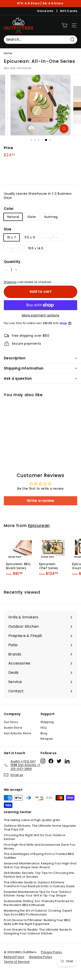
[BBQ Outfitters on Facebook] (51, 761)
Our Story (11, 722)
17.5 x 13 (13, 248)
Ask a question (18, 378)
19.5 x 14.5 (35, 248)
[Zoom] (64, 128)
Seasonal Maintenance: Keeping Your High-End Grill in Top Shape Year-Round (40, 865)
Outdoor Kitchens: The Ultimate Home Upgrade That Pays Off (40, 828)
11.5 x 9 (30, 237)
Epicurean (39, 525)
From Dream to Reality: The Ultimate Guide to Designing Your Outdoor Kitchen (38, 931)
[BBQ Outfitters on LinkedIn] (67, 761)
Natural (13, 217)
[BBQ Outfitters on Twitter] (59, 761)
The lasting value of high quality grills (32, 820)
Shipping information (24, 368)
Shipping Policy (40, 957)
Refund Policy (14, 957)
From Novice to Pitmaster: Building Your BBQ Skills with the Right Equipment (37, 922)
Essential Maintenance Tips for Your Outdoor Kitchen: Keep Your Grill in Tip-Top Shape (38, 894)
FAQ (43, 727)
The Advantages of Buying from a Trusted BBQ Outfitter (39, 856)
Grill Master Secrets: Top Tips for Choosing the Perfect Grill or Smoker (39, 875)
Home (8, 53)
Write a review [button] (40, 500)
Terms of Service (17, 961)
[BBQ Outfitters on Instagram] (42, 761)
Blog (43, 733)
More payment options (40, 315)
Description (14, 358)
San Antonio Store (17, 733)
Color (9, 208)
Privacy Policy (51, 952)
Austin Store (13, 727)
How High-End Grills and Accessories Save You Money (39, 846)
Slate (31, 217)
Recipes (46, 739)
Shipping (10, 282)
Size (7, 229)
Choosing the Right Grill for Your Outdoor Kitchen (34, 837)
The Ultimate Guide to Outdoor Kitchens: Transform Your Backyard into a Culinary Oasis (39, 884)
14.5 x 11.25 (51, 237)
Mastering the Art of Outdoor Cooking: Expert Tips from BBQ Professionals (38, 912)
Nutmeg (51, 217)
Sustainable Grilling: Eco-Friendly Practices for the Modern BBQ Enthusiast (39, 903)
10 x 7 (11, 237)
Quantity (12, 262)
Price (8, 148)
